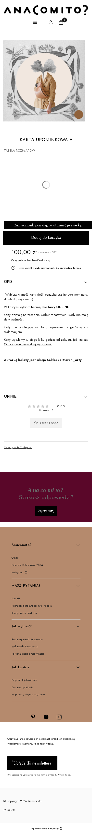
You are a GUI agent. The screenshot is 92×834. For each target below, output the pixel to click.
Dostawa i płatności (22, 687)
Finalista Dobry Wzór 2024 (27, 565)
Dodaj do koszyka (46, 237)
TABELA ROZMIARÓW (19, 150)
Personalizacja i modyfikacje (28, 654)
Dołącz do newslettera (32, 763)
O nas (15, 558)
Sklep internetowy (44, 828)
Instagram (18, 572)
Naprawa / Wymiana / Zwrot (28, 694)
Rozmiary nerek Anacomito (27, 639)
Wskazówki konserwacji (25, 646)
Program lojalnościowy (24, 680)
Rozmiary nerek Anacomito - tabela (32, 606)
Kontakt (16, 598)
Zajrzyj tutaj (46, 510)
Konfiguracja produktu (24, 613)
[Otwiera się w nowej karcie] (33, 717)
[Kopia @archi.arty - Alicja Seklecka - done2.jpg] (44, 81)
